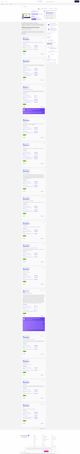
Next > (44, 428)
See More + (23, 26)
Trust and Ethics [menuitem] (5, 1)
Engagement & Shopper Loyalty (45, 439)
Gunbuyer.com (34, 11)
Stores (22, 6)
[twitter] (48, 44)
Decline (51, 451)
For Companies (77, 1)
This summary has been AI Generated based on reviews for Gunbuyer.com (30, 27)
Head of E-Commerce (44, 446)
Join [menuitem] (71, 1)
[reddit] (49, 44)
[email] (50, 44)
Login (52, 443)
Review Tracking (35, 446)
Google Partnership (53, 436)
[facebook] (47, 44)
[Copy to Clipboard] (51, 43)
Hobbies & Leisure (33, 12)
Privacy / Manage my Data (53, 446)
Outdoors (36, 12)
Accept (46, 451)
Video (34, 443)
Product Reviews (35, 439)
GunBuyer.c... (48, 57)
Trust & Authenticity (53, 439)
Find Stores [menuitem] (2, 1)
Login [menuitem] (73, 1)
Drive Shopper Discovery (44, 436)
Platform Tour (34, 436)
